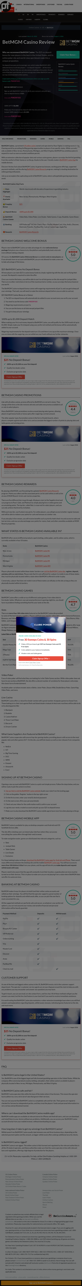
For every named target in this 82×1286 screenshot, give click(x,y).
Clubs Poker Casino (34, 662)
